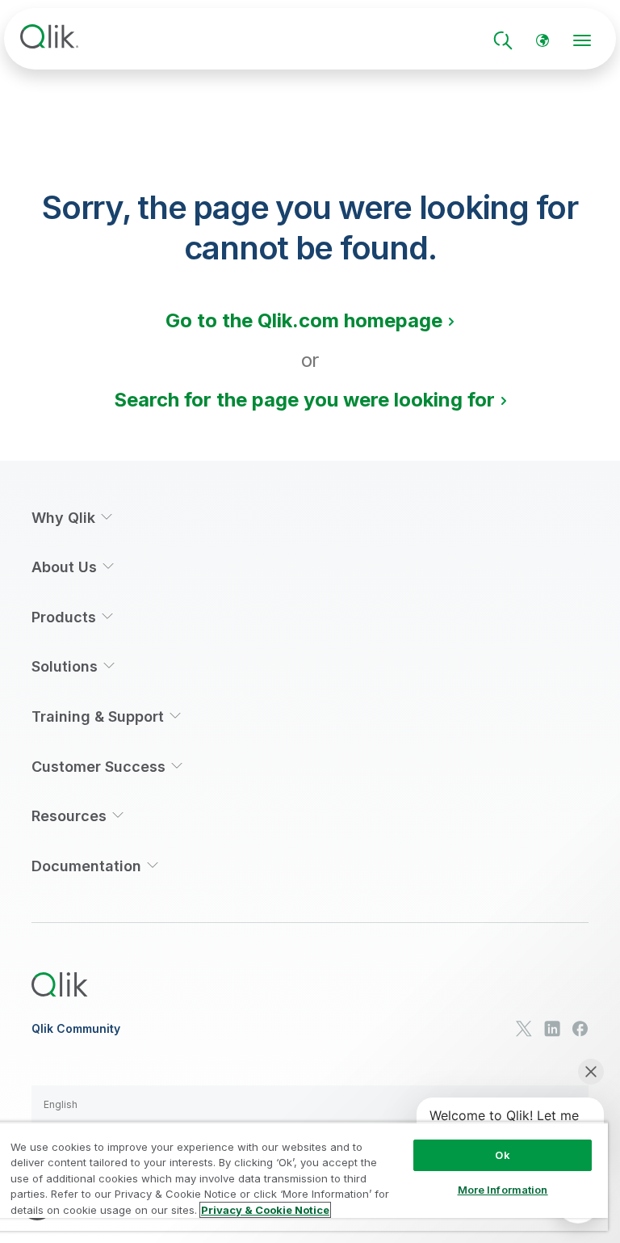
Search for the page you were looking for (304, 399)
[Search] (503, 40)
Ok (502, 1154)
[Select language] (542, 40)
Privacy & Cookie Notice (265, 1209)
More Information (503, 1189)
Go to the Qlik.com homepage (303, 320)
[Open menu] (582, 40)
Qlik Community (75, 1028)
